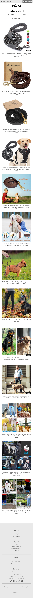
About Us (16, 533)
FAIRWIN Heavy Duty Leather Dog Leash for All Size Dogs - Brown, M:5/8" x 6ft (16, 92)
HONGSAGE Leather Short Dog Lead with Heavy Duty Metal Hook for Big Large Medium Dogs (16, 358)
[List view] (25, 14)
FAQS (16, 544)
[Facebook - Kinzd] (14, 581)
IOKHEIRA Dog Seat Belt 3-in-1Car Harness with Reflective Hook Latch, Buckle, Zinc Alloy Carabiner (16, 473)
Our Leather (16, 535)
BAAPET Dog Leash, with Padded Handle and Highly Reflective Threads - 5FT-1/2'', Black (16, 54)
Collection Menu (16, 18)
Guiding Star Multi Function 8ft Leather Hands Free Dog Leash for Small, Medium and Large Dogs (16, 511)
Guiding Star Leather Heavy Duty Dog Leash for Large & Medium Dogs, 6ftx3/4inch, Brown (16, 206)
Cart (28, 1)
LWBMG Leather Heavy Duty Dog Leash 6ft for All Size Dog (16, 320)
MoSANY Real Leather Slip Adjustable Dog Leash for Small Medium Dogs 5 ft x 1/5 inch (16, 282)
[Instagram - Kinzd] (16, 581)
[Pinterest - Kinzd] (19, 581)
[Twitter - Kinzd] (11, 581)
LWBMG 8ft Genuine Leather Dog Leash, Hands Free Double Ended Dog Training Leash (16, 244)
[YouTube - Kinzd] (22, 581)
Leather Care (16, 536)
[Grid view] (24, 14)
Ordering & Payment (16, 548)
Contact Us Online (16, 571)
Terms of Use (16, 552)
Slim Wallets (16, 560)
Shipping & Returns (16, 546)
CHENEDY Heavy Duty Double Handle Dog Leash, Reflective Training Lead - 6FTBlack (16, 396)
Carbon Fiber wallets (16, 563)
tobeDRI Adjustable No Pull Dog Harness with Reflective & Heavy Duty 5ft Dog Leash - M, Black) (16, 168)
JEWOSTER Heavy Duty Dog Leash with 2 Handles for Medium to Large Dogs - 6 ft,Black (16, 435)
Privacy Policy (16, 550)
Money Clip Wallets (16, 562)
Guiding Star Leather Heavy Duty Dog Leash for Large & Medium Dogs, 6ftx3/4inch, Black (16, 130)
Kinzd (18, 593)
